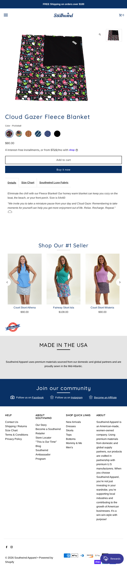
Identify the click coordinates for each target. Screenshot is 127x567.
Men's (69, 447)
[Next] (120, 282)
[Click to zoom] (100, 34)
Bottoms (71, 439)
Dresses (71, 426)
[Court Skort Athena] (25, 279)
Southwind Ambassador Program (43, 454)
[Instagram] (11, 547)
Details (12, 182)
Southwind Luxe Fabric (53, 182)
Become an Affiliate (105, 397)
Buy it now (63, 169)
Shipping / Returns (16, 426)
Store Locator (43, 437)
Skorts (69, 430)
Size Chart (27, 182)
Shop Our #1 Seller (64, 245)
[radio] (9, 134)
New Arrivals (73, 422)
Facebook (38, 397)
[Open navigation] (25, 15)
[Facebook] (6, 547)
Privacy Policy (13, 439)
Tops (69, 434)
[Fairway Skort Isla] (63, 279)
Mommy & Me (74, 443)
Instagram (77, 397)
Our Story (41, 425)
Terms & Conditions (16, 434)
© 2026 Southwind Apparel (21, 557)
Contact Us (11, 422)
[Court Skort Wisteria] (102, 279)
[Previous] (7, 282)
